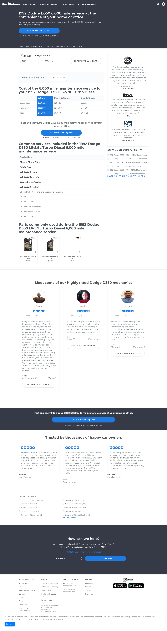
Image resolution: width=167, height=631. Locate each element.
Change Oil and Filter (30, 162)
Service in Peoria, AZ (29, 504)
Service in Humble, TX (74, 511)
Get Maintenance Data (86, 61)
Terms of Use (46, 600)
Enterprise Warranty (49, 587)
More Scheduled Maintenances (126, 176)
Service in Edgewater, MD (32, 515)
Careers (22, 594)
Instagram (89, 594)
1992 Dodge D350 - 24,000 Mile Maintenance (128, 155)
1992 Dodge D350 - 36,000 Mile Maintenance (128, 159)
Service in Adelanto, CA (31, 507)
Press (21, 587)
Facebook (89, 583)
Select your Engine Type (32, 77)
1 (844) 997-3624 (72, 552)
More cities (70, 518)
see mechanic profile (39, 385)
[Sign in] (163, 4)
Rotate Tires (25, 167)
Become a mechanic (86, 4)
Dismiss (9, 624)
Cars (20, 601)
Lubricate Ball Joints (29, 177)
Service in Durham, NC (30, 511)
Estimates (23, 605)
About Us (23, 583)
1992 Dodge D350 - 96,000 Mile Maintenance (128, 166)
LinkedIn (89, 587)
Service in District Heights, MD (78, 515)
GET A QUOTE (105, 558)
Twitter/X (89, 590)
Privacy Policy (46, 590)
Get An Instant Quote (61, 133)
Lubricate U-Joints (28, 172)
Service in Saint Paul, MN (75, 507)
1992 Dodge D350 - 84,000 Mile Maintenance (128, 162)
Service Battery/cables (30, 182)
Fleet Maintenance (27, 590)
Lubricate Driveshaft (29, 187)
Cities (21, 597)
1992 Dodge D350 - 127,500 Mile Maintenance (128, 174)
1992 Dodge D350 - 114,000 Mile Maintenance (128, 170)
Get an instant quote (39, 31)
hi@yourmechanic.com (91, 552)
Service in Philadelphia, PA (32, 500)
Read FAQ (61, 558)
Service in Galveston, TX (75, 504)
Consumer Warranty (49, 583)
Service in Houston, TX (74, 500)
